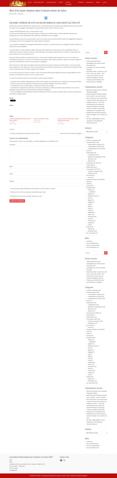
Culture (61, 2)
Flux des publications (92, 243)
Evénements (90, 153)
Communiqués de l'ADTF (94, 146)
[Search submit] (106, 52)
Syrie (89, 218)
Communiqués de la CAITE (95, 148)
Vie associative (91, 233)
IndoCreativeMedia (82, 475)
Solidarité (80, 2)
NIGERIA (92, 192)
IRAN (89, 206)
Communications (51, 2)
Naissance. (91, 159)
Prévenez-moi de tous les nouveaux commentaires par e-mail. (28, 192)
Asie (89, 198)
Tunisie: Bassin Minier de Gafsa (41, 119)
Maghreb (90, 212)
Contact (105, 3)
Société (89, 185)
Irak (89, 204)
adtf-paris (20, 14)
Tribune (98, 2)
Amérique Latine (92, 196)
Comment (12, 144)
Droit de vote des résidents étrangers (70, 133)
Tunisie (12, 129)
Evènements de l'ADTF (93, 163)
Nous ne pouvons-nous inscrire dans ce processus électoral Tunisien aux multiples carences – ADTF (97, 100)
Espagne (90, 202)
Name (11, 166)
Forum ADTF (90, 165)
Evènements (89, 2)
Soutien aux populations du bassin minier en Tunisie (25, 133)
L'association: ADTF (92, 169)
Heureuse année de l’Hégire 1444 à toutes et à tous (97, 115)
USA (89, 225)
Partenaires (91, 231)
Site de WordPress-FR (93, 247)
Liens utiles (90, 175)
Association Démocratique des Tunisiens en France (53, 475)
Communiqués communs (95, 144)
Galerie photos (91, 167)
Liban (89, 208)
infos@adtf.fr (13, 470)
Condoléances (92, 155)
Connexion (89, 241)
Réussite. (90, 161)
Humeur (90, 229)
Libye (89, 210)
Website (11, 181)
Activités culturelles (92, 140)
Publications (91, 173)
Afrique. (90, 190)
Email (11, 174)
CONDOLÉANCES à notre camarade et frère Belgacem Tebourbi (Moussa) (96, 121)
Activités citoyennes (68, 3)
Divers (88, 150)
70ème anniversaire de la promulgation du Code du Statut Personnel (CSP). (96, 63)
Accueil (30, 3)
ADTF (39, 475)
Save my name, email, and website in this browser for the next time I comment (33, 188)
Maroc (90, 214)
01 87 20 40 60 (13, 468)
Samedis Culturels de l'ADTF (94, 179)
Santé (88, 181)
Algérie (90, 194)
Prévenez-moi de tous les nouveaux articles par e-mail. (26, 196)
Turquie (90, 223)
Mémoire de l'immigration (95, 157)
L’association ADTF (38, 2)
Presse (90, 177)
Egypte (90, 200)
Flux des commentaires (93, 245)
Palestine (90, 216)
